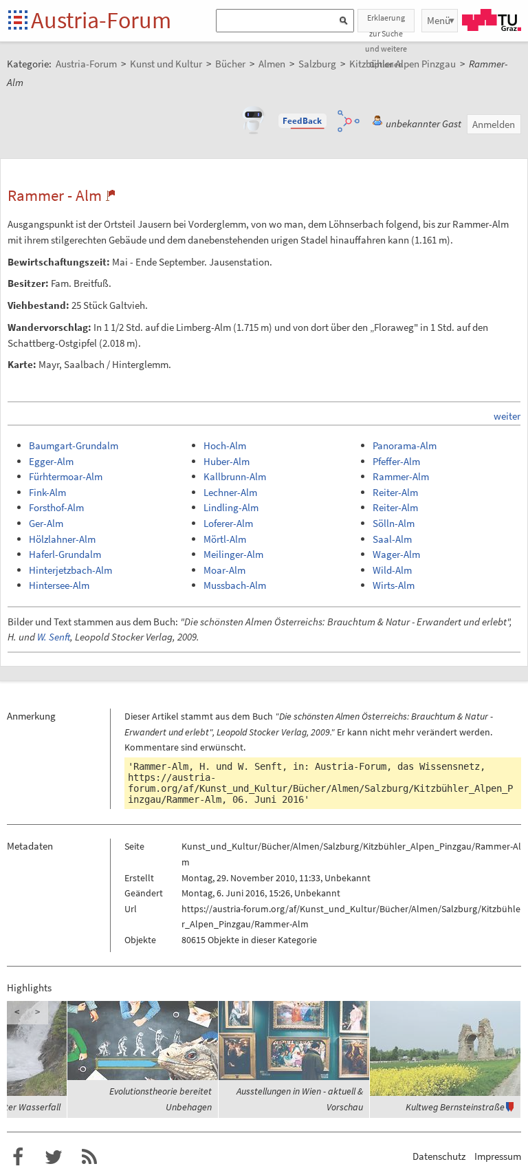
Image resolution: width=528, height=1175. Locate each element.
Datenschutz (438, 1156)
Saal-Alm (392, 539)
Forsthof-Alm (56, 507)
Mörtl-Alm (225, 539)
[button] (302, 121)
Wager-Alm (396, 554)
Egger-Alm (51, 461)
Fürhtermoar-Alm (65, 476)
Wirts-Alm (394, 585)
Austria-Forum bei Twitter (54, 1157)
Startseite (19, 21)
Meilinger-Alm (233, 554)
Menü (438, 20)
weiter (507, 415)
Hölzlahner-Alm (62, 539)
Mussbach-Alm (235, 585)
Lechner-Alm (230, 492)
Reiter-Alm (395, 492)
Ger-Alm (46, 523)
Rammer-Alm (401, 476)
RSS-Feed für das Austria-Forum (89, 1157)
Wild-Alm (392, 569)
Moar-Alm (224, 569)
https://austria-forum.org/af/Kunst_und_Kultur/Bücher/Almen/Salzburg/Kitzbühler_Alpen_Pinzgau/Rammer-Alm (320, 788)
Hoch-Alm (225, 445)
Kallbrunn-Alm (235, 476)
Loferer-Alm (228, 523)
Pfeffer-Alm (396, 461)
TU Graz (491, 20)
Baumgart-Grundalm (73, 445)
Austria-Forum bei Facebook (18, 1157)
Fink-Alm (47, 492)
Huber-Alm (227, 461)
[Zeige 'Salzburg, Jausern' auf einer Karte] (110, 195)
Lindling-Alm (231, 507)
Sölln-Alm (394, 523)
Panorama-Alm (405, 445)
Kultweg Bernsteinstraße (455, 1107)
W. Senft (53, 636)
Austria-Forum (101, 20)
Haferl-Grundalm (65, 554)
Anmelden (493, 124)
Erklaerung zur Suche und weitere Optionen (386, 22)
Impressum (497, 1156)
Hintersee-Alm (59, 585)
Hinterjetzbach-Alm (70, 569)
